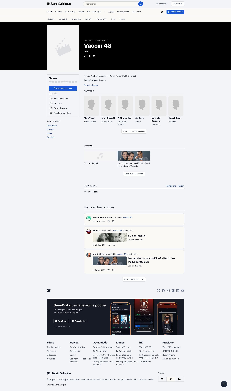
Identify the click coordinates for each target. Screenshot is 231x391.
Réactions (90, 185)
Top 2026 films (54, 347)
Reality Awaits (168, 355)
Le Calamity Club (124, 351)
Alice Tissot (89, 118)
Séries (74, 342)
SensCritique (88, 41)
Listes (88, 145)
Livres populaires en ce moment (127, 363)
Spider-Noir (75, 351)
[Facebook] (163, 291)
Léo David (139, 118)
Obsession (51, 351)
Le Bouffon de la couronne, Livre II (124, 356)
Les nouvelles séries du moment (80, 360)
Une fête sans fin (147, 351)
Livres (120, 342)
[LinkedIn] (177, 291)
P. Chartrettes (124, 118)
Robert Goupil (174, 118)
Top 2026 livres (123, 347)
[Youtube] (182, 291)
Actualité (51, 359)
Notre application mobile (68, 379)
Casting (89, 91)
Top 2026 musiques (171, 347)
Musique (168, 342)
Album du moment (170, 359)
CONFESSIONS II (170, 351)
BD (141, 342)
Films (97, 41)
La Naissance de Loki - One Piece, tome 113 (149, 356)
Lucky (73, 355)
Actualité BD (145, 361)
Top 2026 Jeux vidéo (102, 347)
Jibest (96, 230)
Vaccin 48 (104, 41)
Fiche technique (91, 85)
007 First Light (99, 351)
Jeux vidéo (100, 342)
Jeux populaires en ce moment (103, 363)
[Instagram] (168, 291)
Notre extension (88, 379)
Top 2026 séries (77, 347)
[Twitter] (158, 291)
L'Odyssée (51, 355)
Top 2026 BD (145, 347)
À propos (51, 379)
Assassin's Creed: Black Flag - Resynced (104, 356)
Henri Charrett (108, 118)
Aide (99, 379)
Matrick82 (98, 254)
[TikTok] (173, 291)
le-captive (98, 217)
